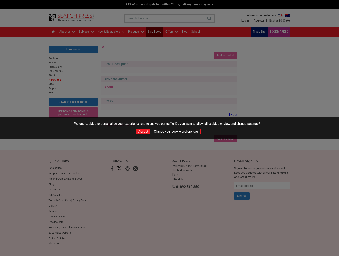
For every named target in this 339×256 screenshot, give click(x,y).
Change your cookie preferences (176, 131)
